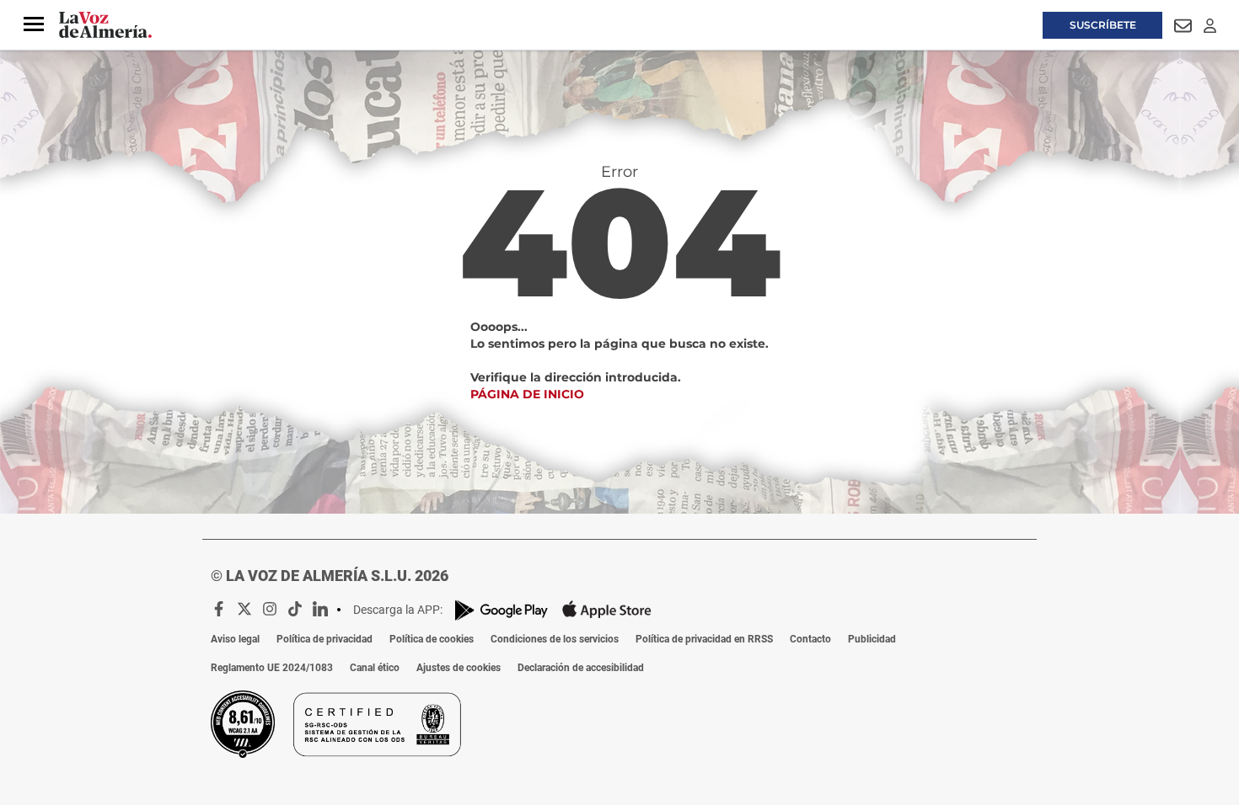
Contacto (810, 639)
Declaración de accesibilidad (581, 668)
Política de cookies (431, 639)
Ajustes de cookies (458, 668)
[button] (34, 24)
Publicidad (872, 639)
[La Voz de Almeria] (105, 25)
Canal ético (375, 668)
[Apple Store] (606, 610)
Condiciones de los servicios (555, 639)
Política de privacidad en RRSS (704, 639)
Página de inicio (527, 394)
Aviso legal (235, 639)
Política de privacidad (324, 639)
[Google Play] (501, 610)
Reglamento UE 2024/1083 (272, 668)
